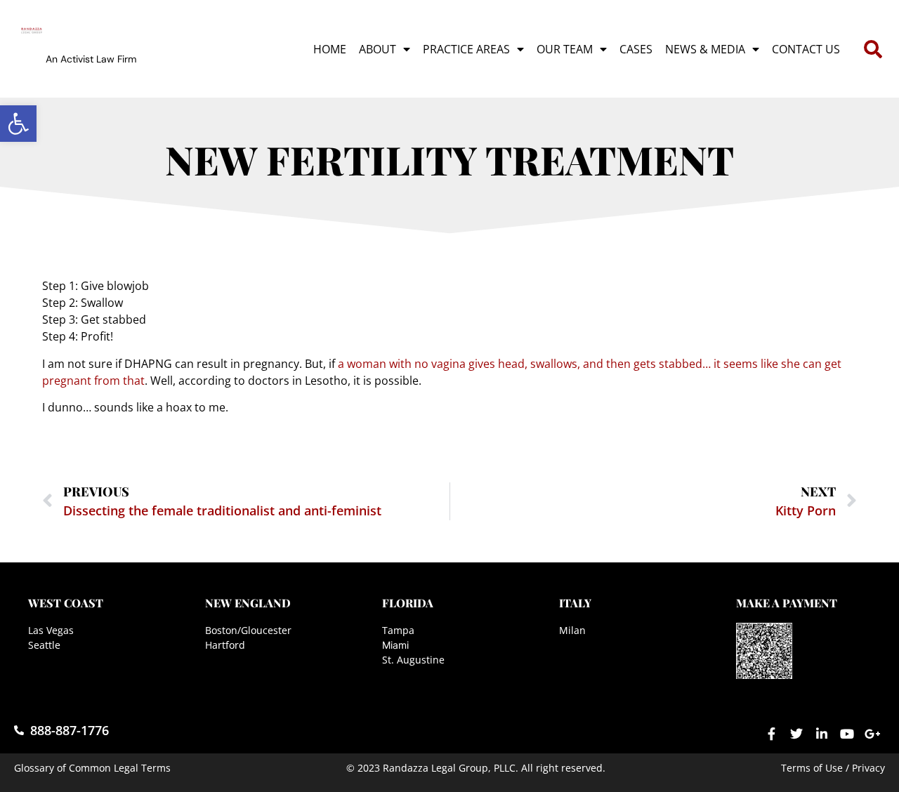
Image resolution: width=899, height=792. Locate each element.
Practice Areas (466, 49)
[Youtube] (847, 733)
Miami (395, 645)
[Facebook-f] (771, 733)
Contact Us (806, 49)
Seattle (44, 645)
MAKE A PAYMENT (786, 602)
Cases (635, 49)
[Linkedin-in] (821, 733)
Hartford (225, 645)
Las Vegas (51, 630)
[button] (18, 123)
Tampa (398, 630)
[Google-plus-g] (872, 733)
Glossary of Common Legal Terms (92, 767)
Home (329, 49)
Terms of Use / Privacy (833, 767)
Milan (572, 630)
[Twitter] (796, 733)
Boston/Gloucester (248, 630)
